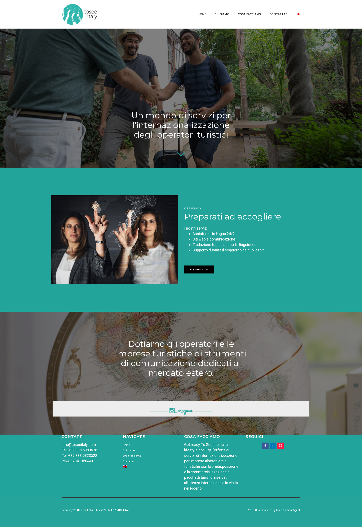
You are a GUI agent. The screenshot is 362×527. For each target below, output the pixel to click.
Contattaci (278, 14)
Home (202, 14)
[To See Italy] (80, 14)
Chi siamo (222, 14)
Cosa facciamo (249, 14)
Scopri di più (199, 269)
